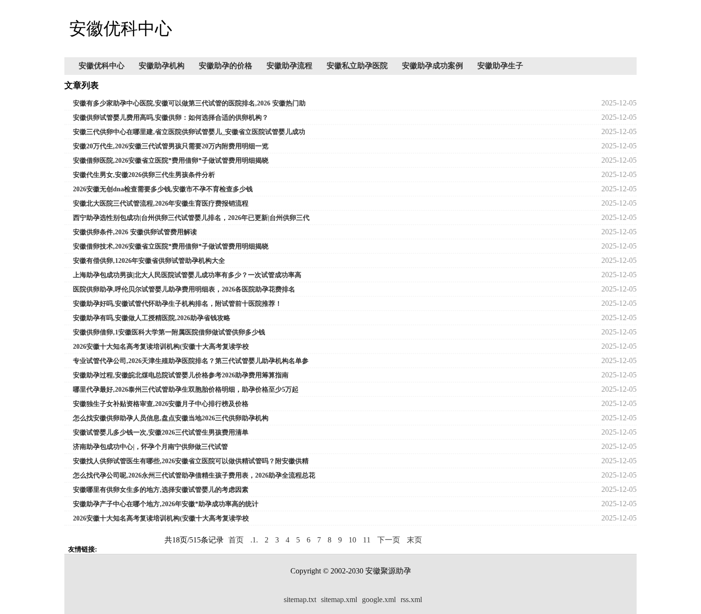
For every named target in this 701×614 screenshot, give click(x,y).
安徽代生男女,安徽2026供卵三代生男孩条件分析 (144, 174)
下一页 (388, 540)
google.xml (379, 599)
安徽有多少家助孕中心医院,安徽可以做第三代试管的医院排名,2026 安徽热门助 (189, 103)
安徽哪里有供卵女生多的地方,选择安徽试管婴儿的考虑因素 (160, 489)
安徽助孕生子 (500, 66)
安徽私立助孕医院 (357, 66)
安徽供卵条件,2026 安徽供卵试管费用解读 (135, 232)
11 (367, 540)
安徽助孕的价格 (225, 66)
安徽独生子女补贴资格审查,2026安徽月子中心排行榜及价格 (160, 403)
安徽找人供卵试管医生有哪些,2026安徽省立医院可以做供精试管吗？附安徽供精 (191, 461)
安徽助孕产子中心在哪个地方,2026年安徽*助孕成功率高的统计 (165, 504)
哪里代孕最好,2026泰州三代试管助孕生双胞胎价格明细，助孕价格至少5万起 (186, 389)
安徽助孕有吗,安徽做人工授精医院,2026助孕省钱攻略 (151, 318)
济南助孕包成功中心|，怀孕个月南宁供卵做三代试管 (150, 446)
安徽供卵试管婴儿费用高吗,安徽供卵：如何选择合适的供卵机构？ (170, 117)
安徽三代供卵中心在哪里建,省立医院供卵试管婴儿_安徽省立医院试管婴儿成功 (189, 131)
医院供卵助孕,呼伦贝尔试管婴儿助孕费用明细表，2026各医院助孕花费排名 (184, 289)
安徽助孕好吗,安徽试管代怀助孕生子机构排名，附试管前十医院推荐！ (177, 303)
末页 (414, 540)
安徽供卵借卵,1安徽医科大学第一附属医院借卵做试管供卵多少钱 (169, 332)
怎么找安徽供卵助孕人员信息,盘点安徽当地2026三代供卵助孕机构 (170, 418)
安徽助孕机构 (162, 66)
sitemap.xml (339, 599)
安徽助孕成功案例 (432, 66)
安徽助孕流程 (289, 66)
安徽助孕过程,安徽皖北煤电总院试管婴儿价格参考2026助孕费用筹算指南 (181, 375)
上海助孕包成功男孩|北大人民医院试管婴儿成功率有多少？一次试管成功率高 (187, 275)
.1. (254, 540)
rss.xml (411, 599)
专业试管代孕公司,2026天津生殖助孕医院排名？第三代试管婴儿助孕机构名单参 (191, 360)
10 (352, 540)
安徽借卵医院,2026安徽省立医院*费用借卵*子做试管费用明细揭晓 (170, 160)
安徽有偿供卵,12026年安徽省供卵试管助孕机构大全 (149, 260)
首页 (236, 540)
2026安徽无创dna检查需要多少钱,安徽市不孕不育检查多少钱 (163, 189)
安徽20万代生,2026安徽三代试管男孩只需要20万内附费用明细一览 (170, 146)
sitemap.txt (300, 599)
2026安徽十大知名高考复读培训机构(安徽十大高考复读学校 (161, 346)
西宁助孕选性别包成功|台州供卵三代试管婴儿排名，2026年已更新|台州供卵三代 (191, 217)
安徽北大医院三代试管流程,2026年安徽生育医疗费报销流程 (160, 203)
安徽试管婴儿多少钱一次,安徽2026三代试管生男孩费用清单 (160, 432)
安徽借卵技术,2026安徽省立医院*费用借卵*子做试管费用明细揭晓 (170, 246)
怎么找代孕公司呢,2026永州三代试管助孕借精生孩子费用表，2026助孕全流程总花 (194, 475)
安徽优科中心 (101, 66)
